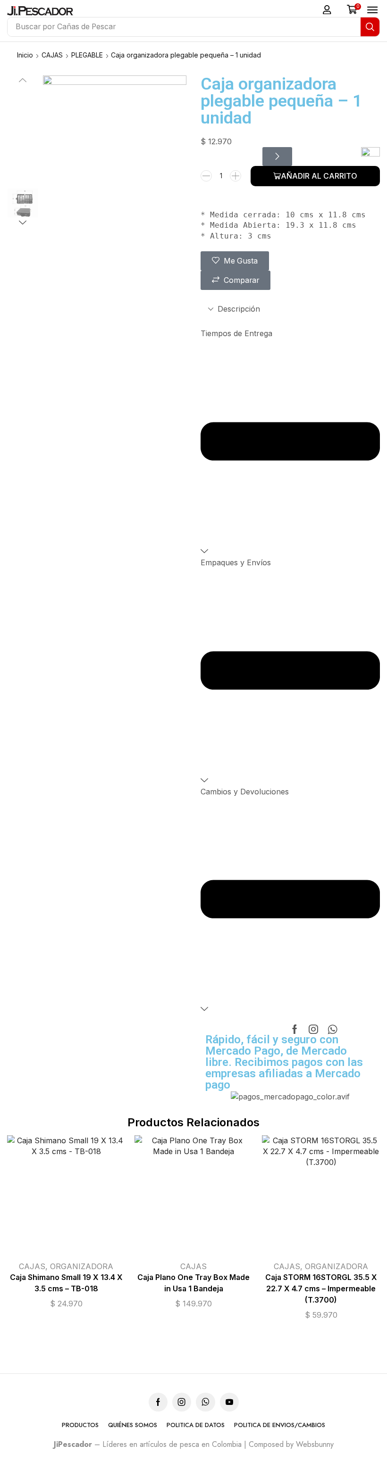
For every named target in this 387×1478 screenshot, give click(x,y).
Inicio (25, 55)
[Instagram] (313, 1029)
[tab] (290, 309)
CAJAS (52, 55)
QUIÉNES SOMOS (132, 1425)
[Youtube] (229, 1402)
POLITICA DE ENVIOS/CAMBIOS (279, 1425)
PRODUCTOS (80, 1425)
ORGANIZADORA (81, 1266)
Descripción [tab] (239, 309)
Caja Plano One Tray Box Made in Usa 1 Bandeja (193, 1283)
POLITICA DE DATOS (196, 1425)
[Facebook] (294, 1029)
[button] (327, 10)
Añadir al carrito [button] (184, 1197)
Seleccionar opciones (46, 1197)
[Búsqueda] (370, 26)
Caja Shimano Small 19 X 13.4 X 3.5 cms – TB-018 (66, 1283)
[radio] (86, 1201)
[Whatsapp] (332, 1029)
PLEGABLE (87, 55)
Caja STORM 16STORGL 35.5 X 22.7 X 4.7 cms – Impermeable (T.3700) (321, 1289)
